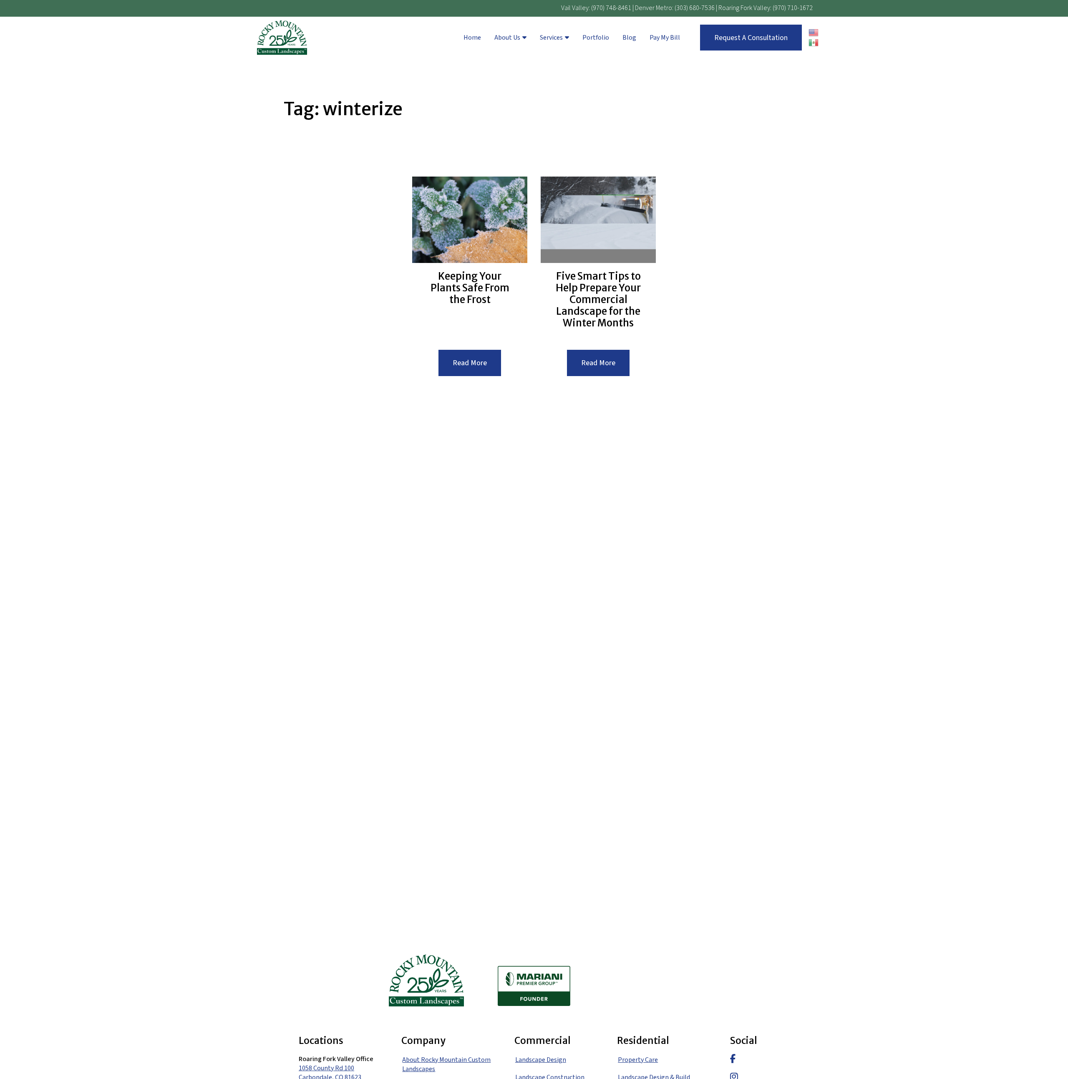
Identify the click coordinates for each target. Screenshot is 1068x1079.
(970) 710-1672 (793, 8)
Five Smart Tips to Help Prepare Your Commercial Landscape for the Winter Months (598, 299)
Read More (477, 366)
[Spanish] (814, 43)
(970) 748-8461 (611, 8)
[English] (814, 33)
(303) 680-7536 (695, 8)
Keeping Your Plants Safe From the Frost (470, 288)
